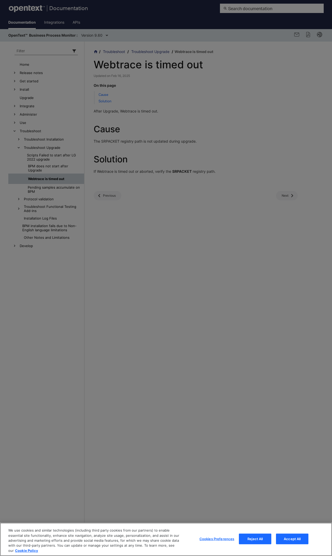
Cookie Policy (26, 550)
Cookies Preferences (216, 539)
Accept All (292, 539)
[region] (166, 539)
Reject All (255, 539)
